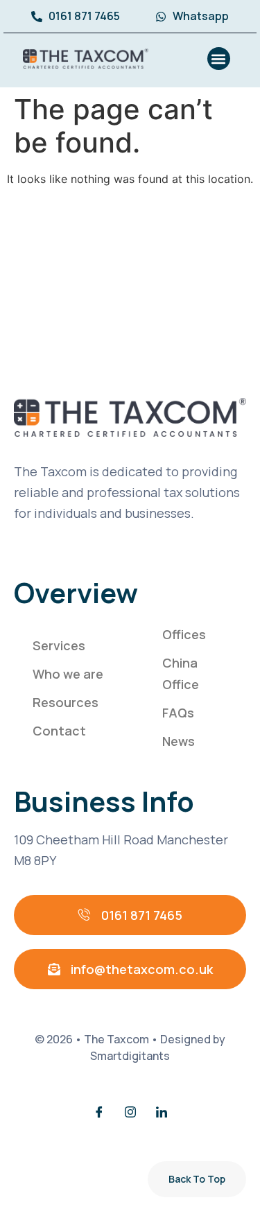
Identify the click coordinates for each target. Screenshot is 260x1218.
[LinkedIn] (161, 1112)
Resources (65, 702)
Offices (184, 634)
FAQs (178, 712)
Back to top (196, 1178)
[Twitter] (130, 1112)
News (178, 741)
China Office (180, 673)
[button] (218, 58)
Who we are (68, 673)
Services (59, 645)
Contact (59, 730)
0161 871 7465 (141, 915)
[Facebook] (99, 1112)
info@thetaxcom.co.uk (142, 969)
